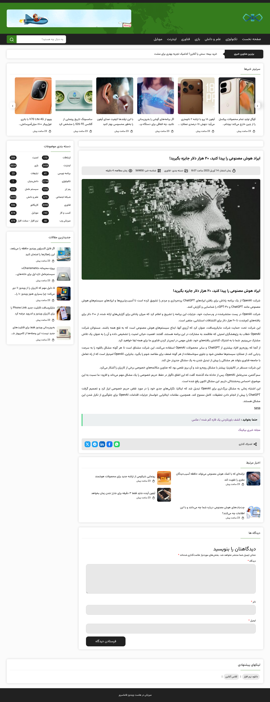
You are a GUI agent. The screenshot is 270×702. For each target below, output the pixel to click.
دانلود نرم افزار (251, 677)
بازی (197, 39)
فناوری (185, 39)
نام (253, 602)
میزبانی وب (57, 221)
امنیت (24, 158)
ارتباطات (56, 158)
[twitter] (88, 444)
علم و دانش (213, 39)
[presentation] (257, 105)
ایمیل (252, 621)
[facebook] (109, 444)
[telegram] (95, 444)
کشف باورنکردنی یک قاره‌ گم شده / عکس (216, 420)
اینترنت (172, 39)
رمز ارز (56, 189)
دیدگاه (252, 561)
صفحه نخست (251, 39)
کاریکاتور (24, 205)
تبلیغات (25, 173)
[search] (12, 39)
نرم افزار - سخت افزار (24, 221)
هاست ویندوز (134, 695)
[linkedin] (102, 444)
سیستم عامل (24, 189)
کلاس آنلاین (231, 677)
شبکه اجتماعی (56, 197)
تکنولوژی (231, 39)
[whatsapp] (117, 444)
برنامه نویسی (57, 173)
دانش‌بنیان (25, 181)
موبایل (158, 39)
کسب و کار (56, 213)
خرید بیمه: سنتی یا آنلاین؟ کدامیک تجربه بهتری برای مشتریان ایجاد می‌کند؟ (176, 54)
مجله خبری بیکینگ (249, 430)
